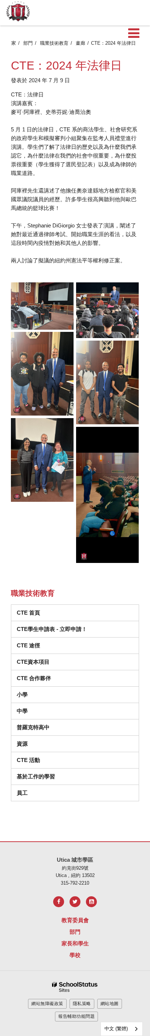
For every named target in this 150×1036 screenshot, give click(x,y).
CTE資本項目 (33, 662)
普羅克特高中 (33, 727)
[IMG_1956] (107, 495)
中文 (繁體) (116, 1028)
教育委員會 (75, 920)
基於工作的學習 (36, 776)
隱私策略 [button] (82, 1003)
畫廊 (80, 43)
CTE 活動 (28, 760)
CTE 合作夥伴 (34, 678)
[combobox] (121, 1029)
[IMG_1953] (42, 374)
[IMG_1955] (42, 460)
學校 (75, 955)
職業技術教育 (54, 43)
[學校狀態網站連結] (75, 987)
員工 (22, 793)
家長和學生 (75, 943)
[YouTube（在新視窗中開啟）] (91, 901)
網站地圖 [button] (109, 1003)
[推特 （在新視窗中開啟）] (75, 901)
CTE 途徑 (28, 645)
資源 (22, 744)
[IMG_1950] (107, 310)
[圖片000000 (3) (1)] (42, 306)
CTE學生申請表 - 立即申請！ (52, 629)
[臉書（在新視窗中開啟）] (58, 901)
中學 (22, 711)
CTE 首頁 (28, 613)
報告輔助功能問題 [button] (76, 1016)
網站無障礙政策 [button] (47, 1003)
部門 (28, 43)
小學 (22, 694)
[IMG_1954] (107, 382)
